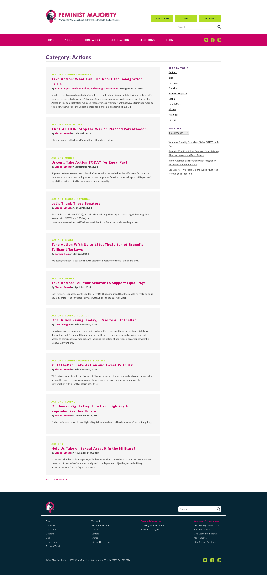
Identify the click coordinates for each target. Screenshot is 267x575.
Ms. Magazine (200, 537)
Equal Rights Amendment (152, 525)
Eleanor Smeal (63, 133)
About (70, 40)
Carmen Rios (62, 253)
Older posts (59, 479)
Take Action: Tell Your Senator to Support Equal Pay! (98, 283)
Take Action (162, 18)
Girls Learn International (205, 533)
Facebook (213, 40)
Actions (57, 74)
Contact (95, 533)
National (83, 199)
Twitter (206, 40)
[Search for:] (199, 509)
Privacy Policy (52, 542)
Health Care (73, 124)
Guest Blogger (63, 324)
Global (70, 199)
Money (69, 158)
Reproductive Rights (150, 529)
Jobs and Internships (101, 542)
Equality (173, 88)
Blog (169, 40)
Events (95, 537)
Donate (210, 18)
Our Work (92, 40)
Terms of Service (54, 546)
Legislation (120, 40)
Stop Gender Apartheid (205, 542)
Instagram (219, 40)
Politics (83, 315)
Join (186, 18)
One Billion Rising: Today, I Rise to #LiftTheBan (94, 320)
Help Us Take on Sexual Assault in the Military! (93, 448)
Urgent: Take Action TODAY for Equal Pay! (89, 162)
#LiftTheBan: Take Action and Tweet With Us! (92, 365)
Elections (147, 40)
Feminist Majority (78, 74)
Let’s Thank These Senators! (76, 203)
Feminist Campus (202, 529)
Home (50, 40)
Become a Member (101, 525)
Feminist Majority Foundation (207, 525)
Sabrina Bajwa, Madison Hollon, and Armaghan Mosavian (86, 88)
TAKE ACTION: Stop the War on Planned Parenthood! (98, 129)
